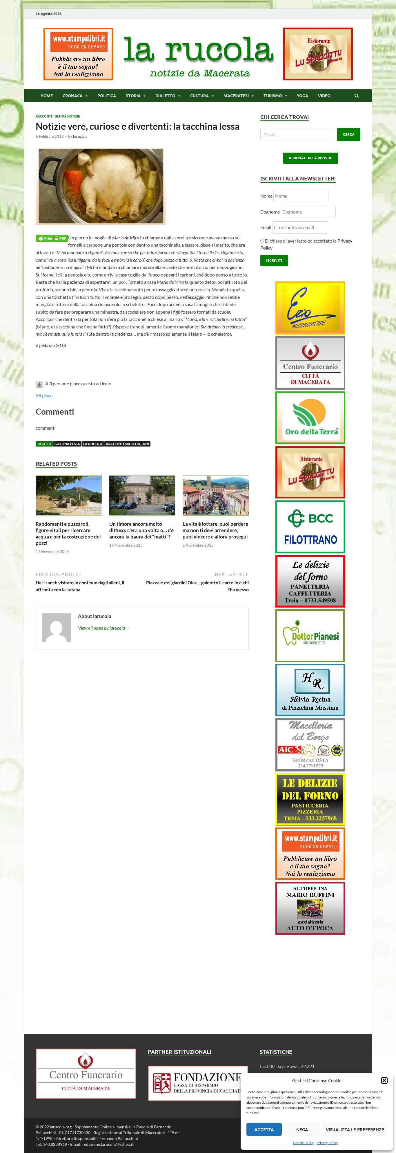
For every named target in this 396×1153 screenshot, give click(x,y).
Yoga (302, 95)
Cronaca (73, 95)
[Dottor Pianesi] (310, 660)
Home (47, 95)
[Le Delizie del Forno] (310, 605)
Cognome (270, 211)
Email (266, 227)
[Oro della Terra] (310, 442)
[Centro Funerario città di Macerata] (310, 388)
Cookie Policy (303, 1143)
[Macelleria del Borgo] (310, 769)
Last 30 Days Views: (280, 1066)
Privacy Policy (327, 1143)
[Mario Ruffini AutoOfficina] (310, 933)
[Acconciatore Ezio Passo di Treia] (310, 332)
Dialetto (165, 95)
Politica (106, 95)
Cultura (199, 95)
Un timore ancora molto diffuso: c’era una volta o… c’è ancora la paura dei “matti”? (141, 530)
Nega (302, 1129)
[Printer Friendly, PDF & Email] (52, 237)
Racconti (44, 116)
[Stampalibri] (78, 78)
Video (324, 95)
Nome (266, 195)
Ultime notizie (67, 116)
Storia (133, 95)
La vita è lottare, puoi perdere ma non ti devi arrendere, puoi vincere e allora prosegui (215, 530)
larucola (80, 136)
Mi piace (44, 395)
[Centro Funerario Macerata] (86, 1097)
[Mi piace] (40, 383)
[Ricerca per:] (310, 134)
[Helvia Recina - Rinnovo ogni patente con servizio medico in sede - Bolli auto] (310, 714)
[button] (384, 1080)
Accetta (264, 1129)
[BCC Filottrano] (310, 551)
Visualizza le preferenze (355, 1129)
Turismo (273, 95)
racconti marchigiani (127, 444)
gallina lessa (67, 444)
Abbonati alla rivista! (310, 158)
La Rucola (93, 444)
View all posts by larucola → (104, 627)
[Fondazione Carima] (198, 1099)
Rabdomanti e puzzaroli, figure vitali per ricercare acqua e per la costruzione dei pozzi (68, 533)
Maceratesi (236, 95)
